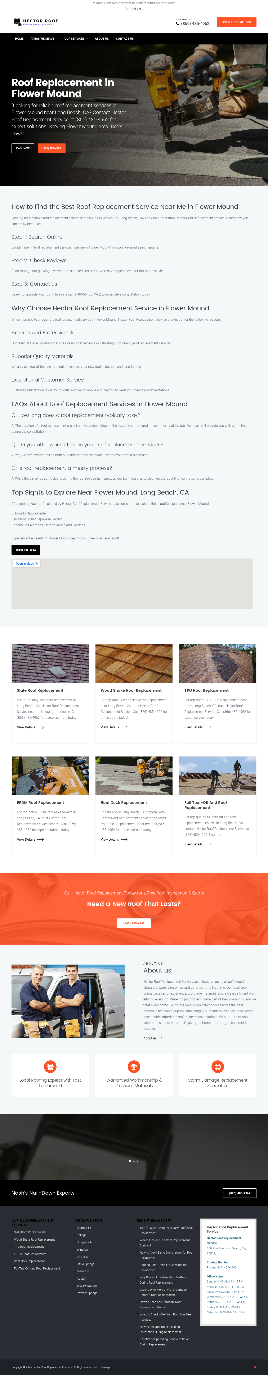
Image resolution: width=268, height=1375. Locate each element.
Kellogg (81, 1235)
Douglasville (84, 1242)
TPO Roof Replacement (29, 1247)
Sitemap (105, 1367)
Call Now (23, 148)
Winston (82, 1249)
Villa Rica (83, 1257)
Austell (81, 1278)
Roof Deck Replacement (29, 1261)
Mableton (83, 1271)
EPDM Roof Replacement (30, 1254)
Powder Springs (87, 1293)
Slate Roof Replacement (29, 1232)
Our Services (74, 38)
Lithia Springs (85, 1264)
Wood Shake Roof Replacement (34, 1239)
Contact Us (133, 9)
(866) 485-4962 (195, 23)
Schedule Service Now (236, 22)
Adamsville (84, 1228)
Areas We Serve (42, 38)
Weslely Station (87, 1286)
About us (150, 1038)
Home (19, 38)
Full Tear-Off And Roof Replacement (37, 1268)
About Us (102, 38)
